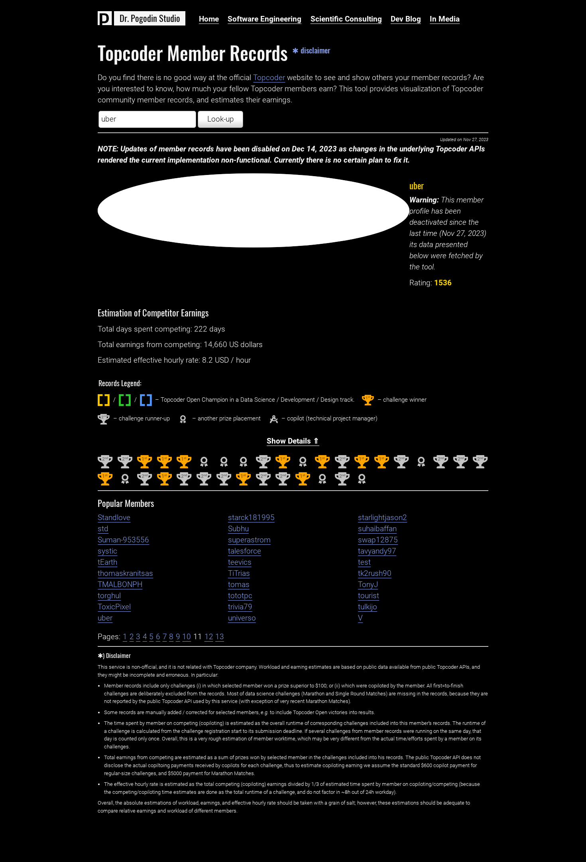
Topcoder (269, 77)
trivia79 (240, 607)
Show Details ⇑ (293, 441)
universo (242, 618)
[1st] (144, 466)
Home (209, 19)
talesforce (244, 551)
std (103, 528)
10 (186, 636)
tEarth (107, 562)
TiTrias (239, 573)
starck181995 (251, 517)
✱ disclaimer (311, 50)
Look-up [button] (220, 119)
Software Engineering (264, 19)
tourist (368, 595)
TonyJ (368, 584)
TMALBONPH (120, 584)
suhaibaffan (377, 528)
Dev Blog (406, 19)
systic (107, 551)
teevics (240, 562)
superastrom (249, 540)
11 (197, 636)
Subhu (238, 528)
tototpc (240, 595)
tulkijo (367, 607)
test (364, 562)
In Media (445, 19)
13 (219, 636)
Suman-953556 (123, 540)
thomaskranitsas (125, 573)
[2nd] (105, 466)
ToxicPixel (114, 607)
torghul (109, 595)
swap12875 (378, 540)
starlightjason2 (382, 517)
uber (416, 185)
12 (209, 636)
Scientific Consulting (346, 19)
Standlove (114, 517)
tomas (239, 584)
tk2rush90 (374, 573)
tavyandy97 (377, 551)
